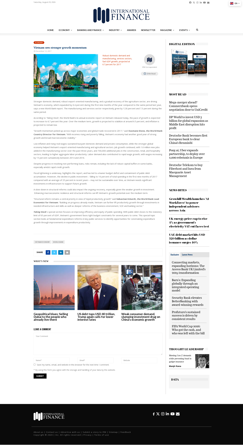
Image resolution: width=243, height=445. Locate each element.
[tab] (174, 254)
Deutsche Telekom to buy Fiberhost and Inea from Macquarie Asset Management (186, 170)
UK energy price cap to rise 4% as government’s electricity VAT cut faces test (189, 222)
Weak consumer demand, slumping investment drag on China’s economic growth (140, 316)
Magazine (166, 30)
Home (50, 30)
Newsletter (148, 30)
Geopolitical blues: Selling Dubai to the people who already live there (51, 316)
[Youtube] (172, 416)
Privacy (88, 437)
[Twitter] (158, 416)
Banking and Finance (89, 30)
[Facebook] (154, 416)
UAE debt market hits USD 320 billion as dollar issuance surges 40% (187, 238)
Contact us (52, 434)
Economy (64, 30)
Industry (114, 30)
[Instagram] (162, 416)
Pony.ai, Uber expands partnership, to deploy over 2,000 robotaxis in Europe (187, 153)
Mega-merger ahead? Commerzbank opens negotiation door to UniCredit (188, 106)
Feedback (126, 434)
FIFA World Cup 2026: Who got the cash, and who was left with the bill (188, 329)
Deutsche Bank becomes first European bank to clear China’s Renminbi (188, 139)
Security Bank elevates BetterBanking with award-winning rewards (187, 301)
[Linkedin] (167, 416)
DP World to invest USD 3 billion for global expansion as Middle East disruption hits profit (188, 122)
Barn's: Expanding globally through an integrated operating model (185, 285)
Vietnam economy (42, 242)
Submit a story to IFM (94, 434)
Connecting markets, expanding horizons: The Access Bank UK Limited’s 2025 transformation (188, 267)
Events (183, 30)
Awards (131, 30)
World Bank (58, 242)
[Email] (178, 416)
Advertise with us (70, 434)
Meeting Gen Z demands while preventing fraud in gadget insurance (170, 358)
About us (38, 434)
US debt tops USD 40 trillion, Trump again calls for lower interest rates (96, 316)
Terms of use (101, 437)
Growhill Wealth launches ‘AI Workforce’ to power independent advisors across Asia (189, 204)
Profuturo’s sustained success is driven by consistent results (186, 315)
